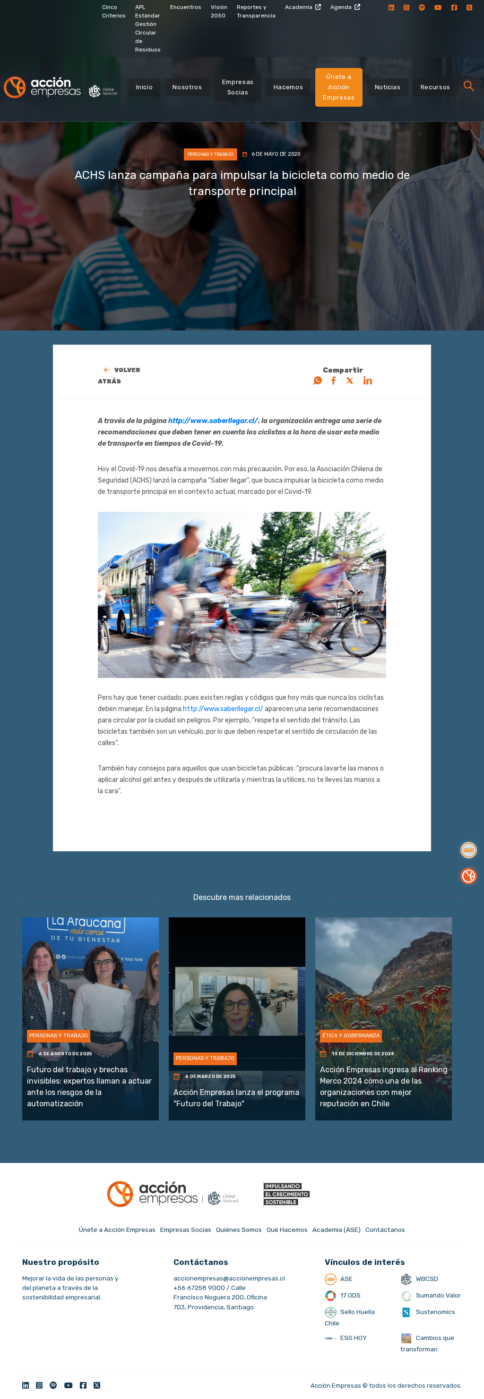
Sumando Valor (438, 1295)
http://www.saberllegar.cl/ (213, 421)
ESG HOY (353, 1337)
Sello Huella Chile (350, 1317)
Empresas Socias (238, 87)
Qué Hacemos (287, 1229)
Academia (298, 7)
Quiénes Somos (239, 1229)
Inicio (144, 87)
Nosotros (187, 87)
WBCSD (426, 1278)
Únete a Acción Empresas (338, 87)
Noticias (388, 87)
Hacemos (288, 87)
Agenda (341, 7)
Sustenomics (435, 1311)
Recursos (435, 87)
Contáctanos (385, 1229)
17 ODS (350, 1295)
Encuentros (185, 7)
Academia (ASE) (336, 1229)
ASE (346, 1278)
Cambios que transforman (427, 1343)
